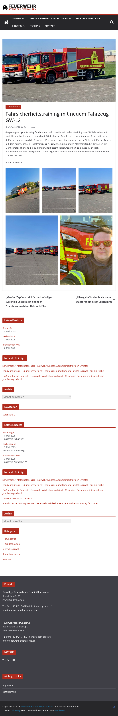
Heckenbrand (9, 336)
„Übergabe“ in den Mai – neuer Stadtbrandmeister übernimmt (94, 299)
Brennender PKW (11, 344)
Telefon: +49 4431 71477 (14, 636)
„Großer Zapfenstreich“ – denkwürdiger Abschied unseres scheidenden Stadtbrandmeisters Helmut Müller (29, 302)
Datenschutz (8, 414)
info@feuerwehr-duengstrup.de (18, 640)
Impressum (8, 685)
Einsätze (17, 25)
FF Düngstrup (9, 538)
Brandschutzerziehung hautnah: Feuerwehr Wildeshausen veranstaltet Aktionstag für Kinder (50, 503)
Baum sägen (8, 328)
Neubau (6, 559)
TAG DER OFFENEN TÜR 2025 (17, 498)
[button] (69, 18)
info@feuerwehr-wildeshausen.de (19, 610)
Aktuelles (18, 18)
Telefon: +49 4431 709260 (15, 606)
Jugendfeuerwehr (11, 548)
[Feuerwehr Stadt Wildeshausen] (6, 22)
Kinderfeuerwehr (11, 554)
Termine (35, 25)
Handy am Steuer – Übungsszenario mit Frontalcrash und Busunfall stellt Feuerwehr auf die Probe (53, 370)
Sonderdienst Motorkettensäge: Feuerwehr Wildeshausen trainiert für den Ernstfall (45, 365)
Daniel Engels (29, 127)
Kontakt (50, 25)
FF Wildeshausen (13, 107)
